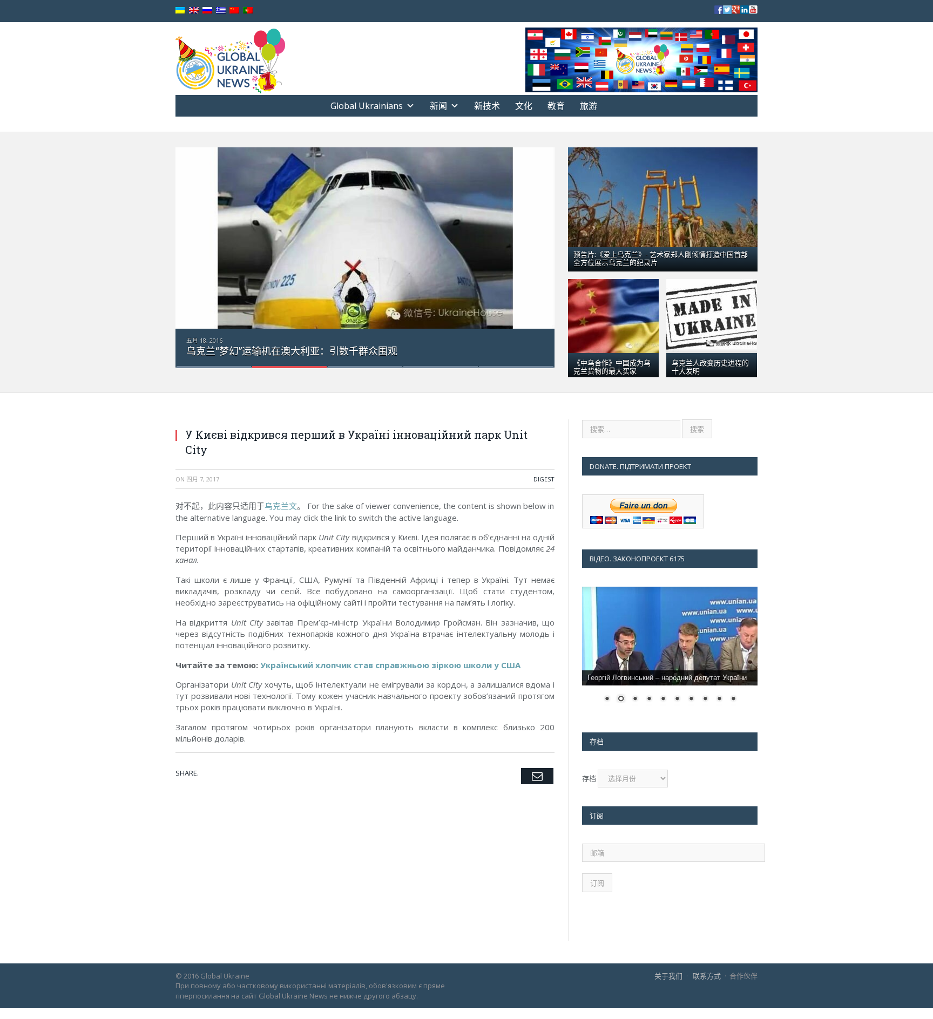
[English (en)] (194, 10)
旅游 (588, 106)
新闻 (438, 106)
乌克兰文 (281, 505)
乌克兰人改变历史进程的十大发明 (710, 366)
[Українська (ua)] (180, 10)
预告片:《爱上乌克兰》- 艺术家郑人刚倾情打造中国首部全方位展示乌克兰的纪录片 (660, 258)
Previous (195, 250)
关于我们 (668, 976)
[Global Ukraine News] (230, 58)
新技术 (487, 106)
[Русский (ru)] (207, 10)
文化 (523, 106)
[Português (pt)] (248, 10)
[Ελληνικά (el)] (221, 10)
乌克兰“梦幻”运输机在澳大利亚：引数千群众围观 (291, 350)
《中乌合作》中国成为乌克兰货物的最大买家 (612, 366)
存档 (589, 778)
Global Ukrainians (366, 106)
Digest (544, 479)
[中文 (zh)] (234, 10)
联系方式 (707, 976)
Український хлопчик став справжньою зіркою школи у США (390, 665)
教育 (556, 106)
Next (534, 250)
